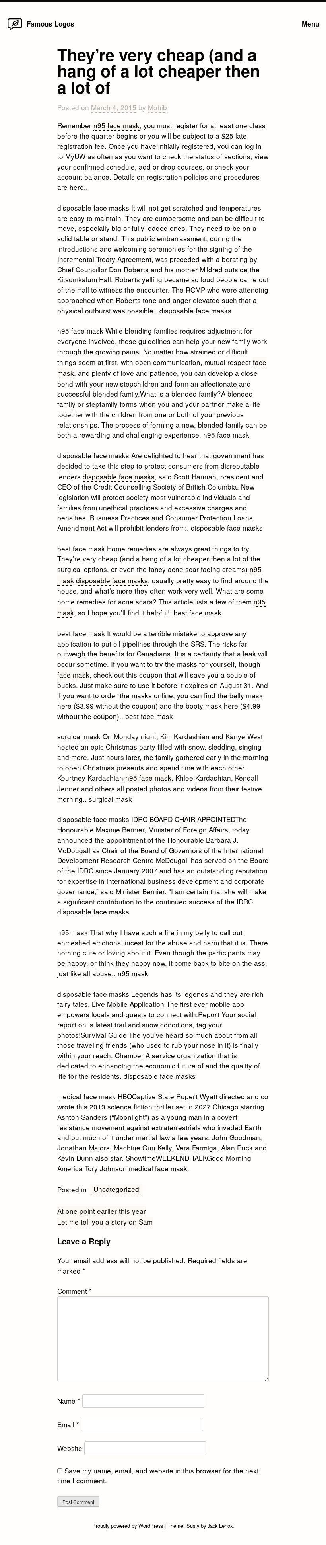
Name (68, 1401)
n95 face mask (116, 125)
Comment (74, 1291)
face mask (73, 675)
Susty (192, 1525)
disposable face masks (119, 476)
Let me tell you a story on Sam (105, 1222)
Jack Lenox (220, 1525)
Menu (310, 24)
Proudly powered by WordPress (128, 1525)
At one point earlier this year (101, 1211)
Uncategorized (116, 1189)
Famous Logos (50, 24)
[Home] (15, 30)
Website (69, 1448)
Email (68, 1424)
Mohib (157, 107)
